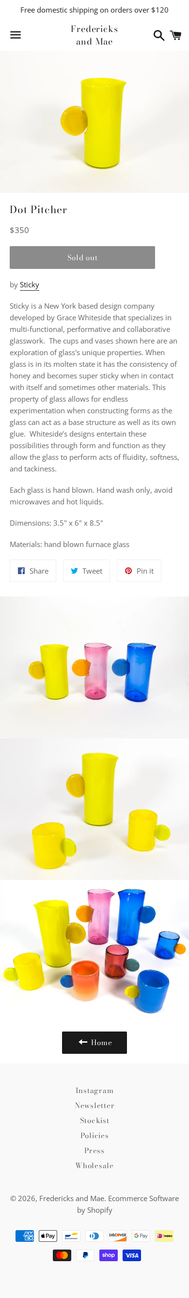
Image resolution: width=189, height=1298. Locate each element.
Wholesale (94, 1165)
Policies (94, 1135)
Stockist (95, 1120)
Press (94, 1150)
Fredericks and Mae (94, 35)
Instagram (95, 1090)
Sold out (82, 257)
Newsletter (95, 1105)
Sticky (29, 284)
